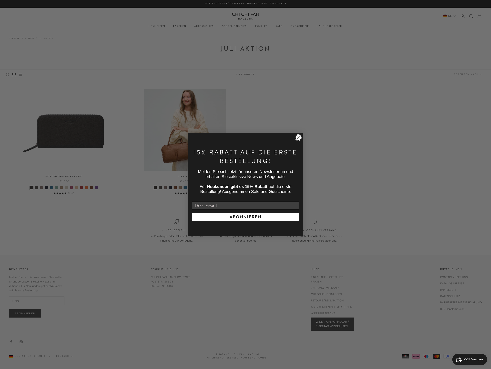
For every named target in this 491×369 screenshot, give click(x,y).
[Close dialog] (298, 137)
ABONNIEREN (245, 217)
